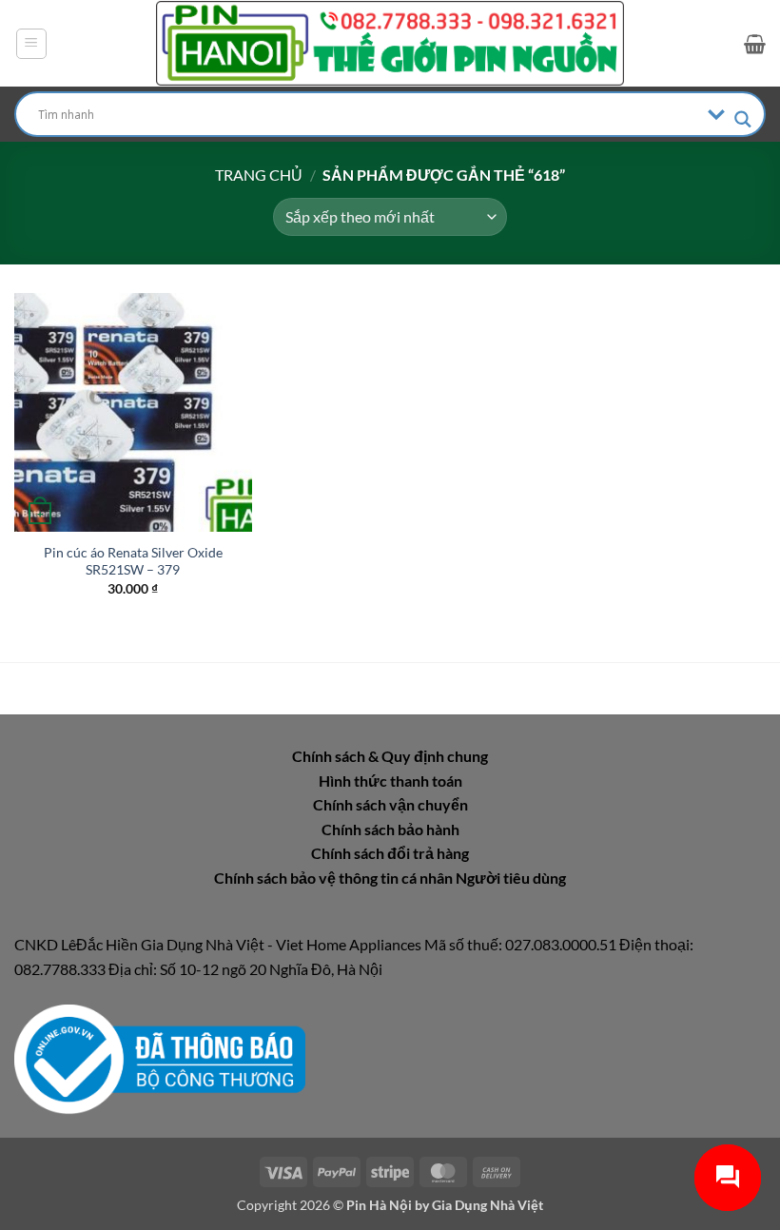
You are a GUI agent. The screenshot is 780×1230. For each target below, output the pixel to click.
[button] (31, 44)
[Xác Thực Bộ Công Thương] (159, 1057)
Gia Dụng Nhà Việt (487, 1205)
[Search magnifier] (743, 119)
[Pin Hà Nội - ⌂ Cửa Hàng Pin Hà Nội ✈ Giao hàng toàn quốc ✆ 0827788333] (390, 43)
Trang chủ (258, 175)
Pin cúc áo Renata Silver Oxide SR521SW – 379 (133, 561)
